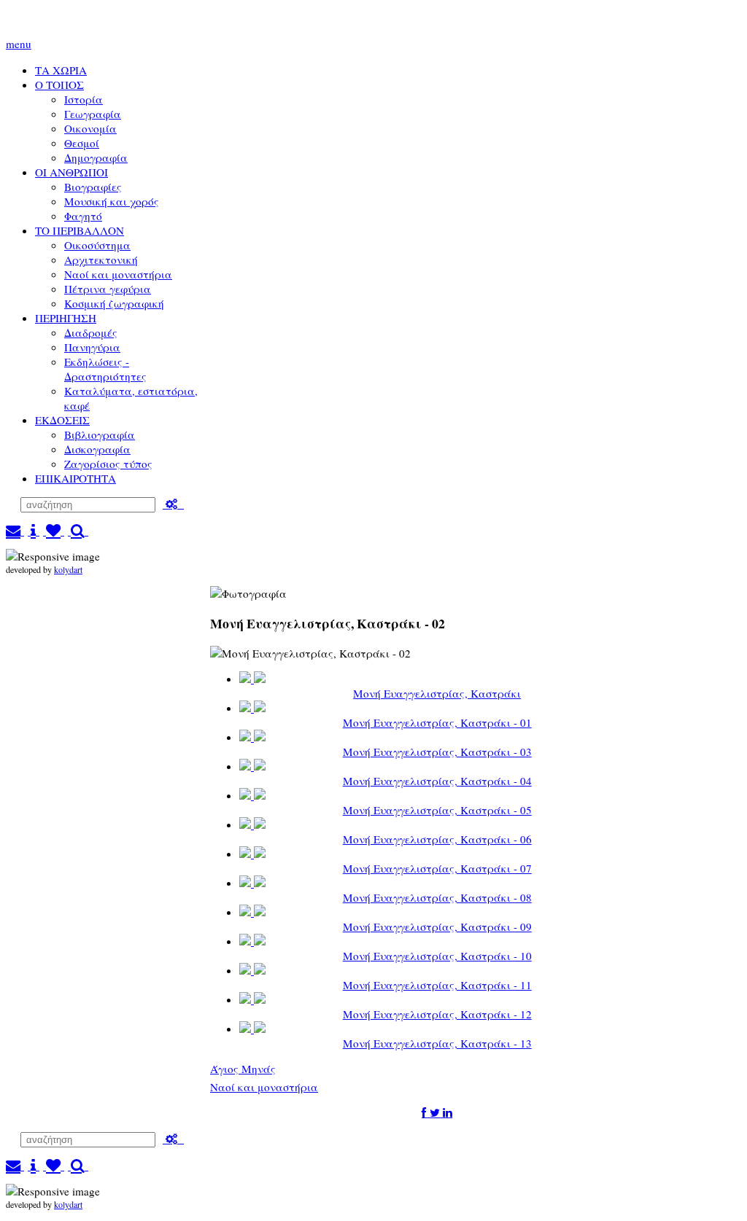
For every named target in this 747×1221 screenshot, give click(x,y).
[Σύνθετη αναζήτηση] (173, 503)
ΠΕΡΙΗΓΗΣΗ (65, 318)
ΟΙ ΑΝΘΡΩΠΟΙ (71, 172)
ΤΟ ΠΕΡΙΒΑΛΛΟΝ (79, 230)
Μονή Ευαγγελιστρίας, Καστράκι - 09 (437, 926)
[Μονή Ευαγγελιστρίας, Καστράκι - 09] (252, 912)
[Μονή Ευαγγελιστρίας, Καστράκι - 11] (252, 970)
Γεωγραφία (92, 113)
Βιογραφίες (93, 186)
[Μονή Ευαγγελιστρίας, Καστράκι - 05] (252, 795)
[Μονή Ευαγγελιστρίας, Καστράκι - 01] (252, 708)
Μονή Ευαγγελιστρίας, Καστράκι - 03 (437, 751)
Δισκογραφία (97, 449)
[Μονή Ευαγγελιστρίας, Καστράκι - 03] (252, 737)
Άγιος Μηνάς (243, 1068)
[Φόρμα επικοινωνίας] (15, 530)
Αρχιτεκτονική (101, 259)
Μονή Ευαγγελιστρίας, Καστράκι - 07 (437, 868)
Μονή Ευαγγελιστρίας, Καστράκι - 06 (437, 839)
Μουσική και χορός (111, 201)
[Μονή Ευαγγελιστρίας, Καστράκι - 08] (252, 883)
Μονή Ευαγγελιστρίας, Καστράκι (437, 693)
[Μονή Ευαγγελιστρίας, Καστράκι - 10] (252, 941)
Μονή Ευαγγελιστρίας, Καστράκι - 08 (437, 897)
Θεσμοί (81, 143)
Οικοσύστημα (97, 245)
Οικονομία (90, 128)
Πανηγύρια (92, 347)
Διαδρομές (90, 332)
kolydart (68, 569)
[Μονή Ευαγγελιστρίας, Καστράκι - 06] (252, 824)
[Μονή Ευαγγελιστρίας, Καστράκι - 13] (252, 1028)
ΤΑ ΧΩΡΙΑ (61, 70)
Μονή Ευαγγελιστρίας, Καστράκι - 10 (437, 955)
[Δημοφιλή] (53, 530)
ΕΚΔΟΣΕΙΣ (62, 420)
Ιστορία (83, 99)
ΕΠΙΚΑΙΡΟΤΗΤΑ (75, 478)
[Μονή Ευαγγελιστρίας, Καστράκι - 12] (252, 999)
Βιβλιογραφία (99, 434)
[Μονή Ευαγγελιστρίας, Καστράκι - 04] (252, 766)
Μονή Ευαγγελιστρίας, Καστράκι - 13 (437, 1043)
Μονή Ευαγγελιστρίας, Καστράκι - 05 (437, 810)
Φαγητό (83, 215)
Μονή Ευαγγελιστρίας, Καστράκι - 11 (437, 985)
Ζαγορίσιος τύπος (108, 463)
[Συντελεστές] (33, 530)
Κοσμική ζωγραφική (114, 303)
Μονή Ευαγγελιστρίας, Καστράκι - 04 (437, 780)
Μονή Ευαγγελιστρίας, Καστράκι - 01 (437, 722)
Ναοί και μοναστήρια (118, 274)
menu (18, 43)
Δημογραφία (96, 157)
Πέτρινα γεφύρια (107, 288)
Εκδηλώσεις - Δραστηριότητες (105, 368)
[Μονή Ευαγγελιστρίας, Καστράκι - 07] (252, 854)
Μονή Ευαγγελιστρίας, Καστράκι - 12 (437, 1014)
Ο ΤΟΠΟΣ (59, 84)
